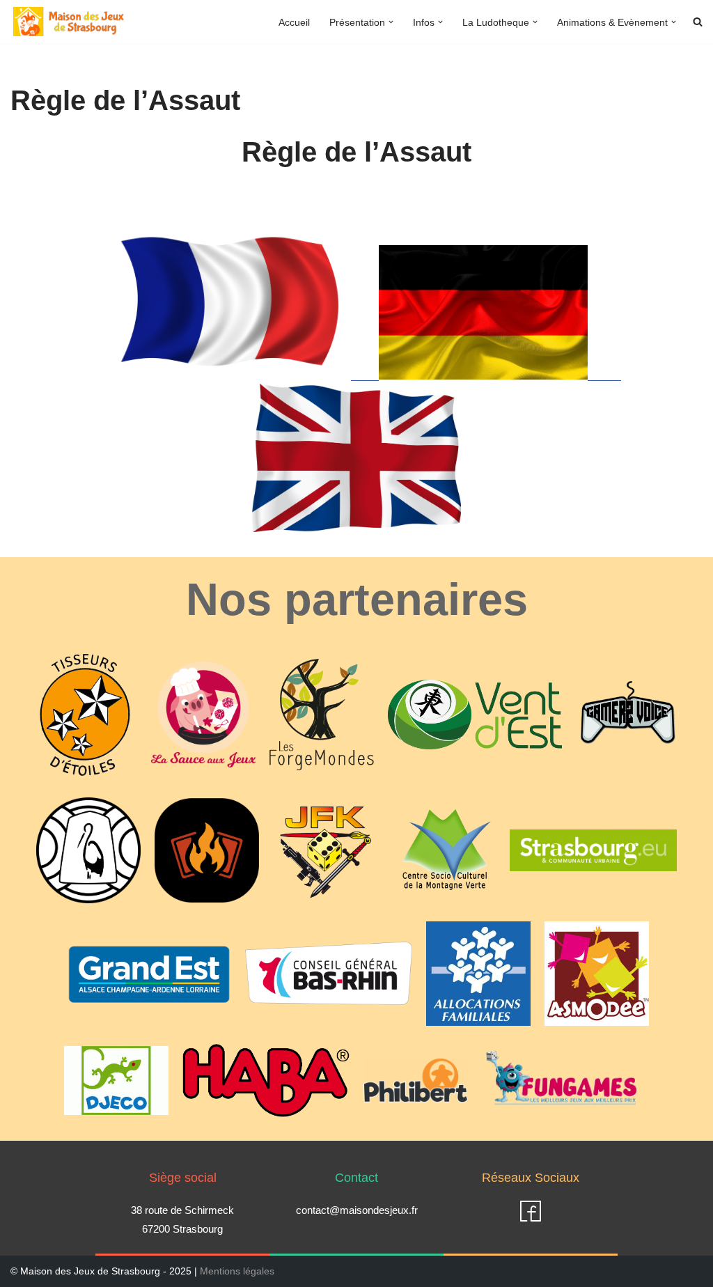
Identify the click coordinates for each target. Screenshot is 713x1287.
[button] (391, 22)
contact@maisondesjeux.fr (357, 1210)
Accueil (294, 22)
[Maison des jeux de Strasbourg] (68, 21)
